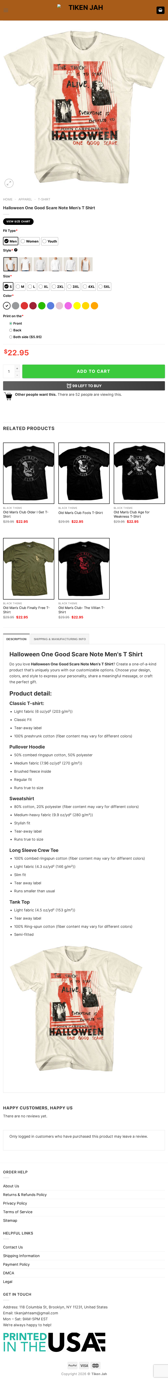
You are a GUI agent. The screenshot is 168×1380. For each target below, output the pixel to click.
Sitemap (10, 1220)
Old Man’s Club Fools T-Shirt (80, 513)
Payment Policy (16, 1264)
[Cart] (161, 10)
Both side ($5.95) (27, 337)
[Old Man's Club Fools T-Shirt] (84, 473)
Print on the (13, 316)
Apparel (25, 199)
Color (8, 296)
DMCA (8, 1273)
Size (7, 276)
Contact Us (13, 1247)
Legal (7, 1281)
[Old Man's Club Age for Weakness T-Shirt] (139, 473)
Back (17, 330)
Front (17, 323)
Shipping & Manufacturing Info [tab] (60, 639)
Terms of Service (17, 1212)
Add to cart (93, 371)
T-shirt (44, 199)
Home (7, 199)
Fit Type (10, 231)
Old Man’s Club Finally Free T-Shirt (26, 610)
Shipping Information (21, 1256)
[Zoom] (9, 183)
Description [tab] (16, 639)
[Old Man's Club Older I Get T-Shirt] (28, 473)
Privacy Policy (15, 1203)
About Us (11, 1186)
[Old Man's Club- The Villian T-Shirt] (84, 568)
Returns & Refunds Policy (25, 1194)
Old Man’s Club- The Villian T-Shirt (81, 610)
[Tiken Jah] (84, 10)
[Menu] (6, 10)
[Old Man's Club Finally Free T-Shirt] (28, 568)
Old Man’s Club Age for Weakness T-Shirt (132, 514)
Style (10, 250)
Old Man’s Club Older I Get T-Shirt (25, 514)
